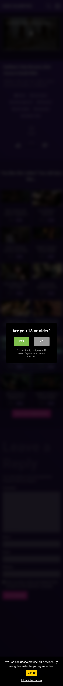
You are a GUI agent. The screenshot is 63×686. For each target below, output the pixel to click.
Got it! (32, 672)
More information (31, 680)
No (42, 341)
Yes (21, 341)
